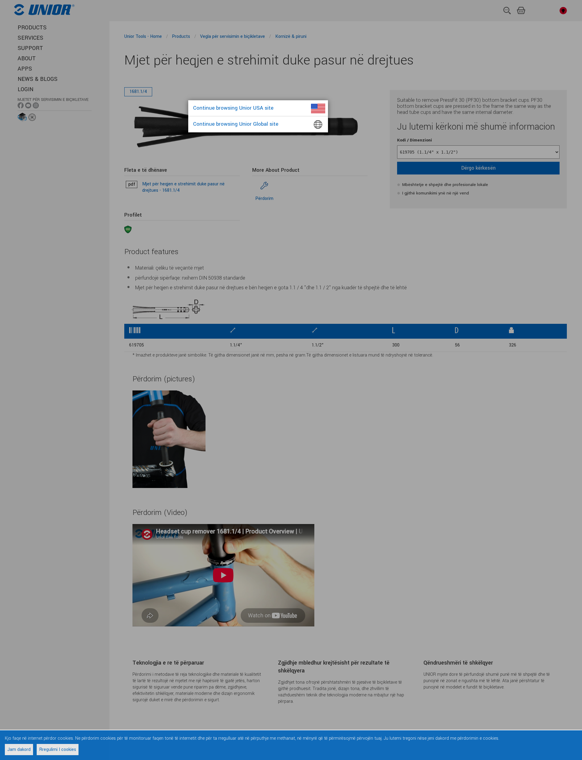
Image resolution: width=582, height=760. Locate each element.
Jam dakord (19, 749)
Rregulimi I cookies (57, 749)
